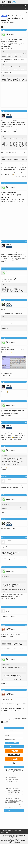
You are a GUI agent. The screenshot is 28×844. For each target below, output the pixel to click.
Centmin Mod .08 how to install (11, 779)
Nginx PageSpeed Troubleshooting (12, 790)
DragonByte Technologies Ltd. (19, 836)
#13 (26, 494)
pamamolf (8, 628)
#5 (26, 268)
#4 (26, 241)
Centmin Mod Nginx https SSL (11, 781)
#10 (26, 422)
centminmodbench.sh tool (10, 802)
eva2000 (8, 114)
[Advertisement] (11, 96)
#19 (26, 655)
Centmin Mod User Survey (10, 775)
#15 (26, 537)
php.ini (11, 22)
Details (14, 837)
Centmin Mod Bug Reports (10, 777)
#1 (26, 30)
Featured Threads (6, 8)
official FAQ (11, 772)
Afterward (8, 479)
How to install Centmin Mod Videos (12, 783)
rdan (7, 33)
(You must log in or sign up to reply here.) (18, 719)
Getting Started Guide (9, 786)
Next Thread (24, 24)
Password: (7, 735)
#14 (26, 519)
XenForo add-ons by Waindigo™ (14, 842)
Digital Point (19, 839)
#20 (26, 690)
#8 (26, 382)
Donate (14, 751)
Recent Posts (14, 8)
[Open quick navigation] (26, 13)
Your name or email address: (11, 730)
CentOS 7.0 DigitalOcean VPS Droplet (13, 800)
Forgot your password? (10, 739)
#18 (26, 625)
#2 (26, 111)
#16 (26, 566)
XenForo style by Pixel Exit (19, 840)
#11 (26, 446)
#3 (26, 183)
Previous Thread (17, 24)
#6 (26, 300)
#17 (26, 606)
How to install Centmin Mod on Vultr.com (13, 792)
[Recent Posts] (5, 5)
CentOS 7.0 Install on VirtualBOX (12, 798)
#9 (26, 400)
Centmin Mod (8, 769)
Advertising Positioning (11, 839)
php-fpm (6, 22)
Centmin (8, 2)
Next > (7, 26)
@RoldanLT (9, 528)
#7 (26, 338)
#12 (26, 476)
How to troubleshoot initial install (12, 788)
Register (15, 742)
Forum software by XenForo (7, 840)
